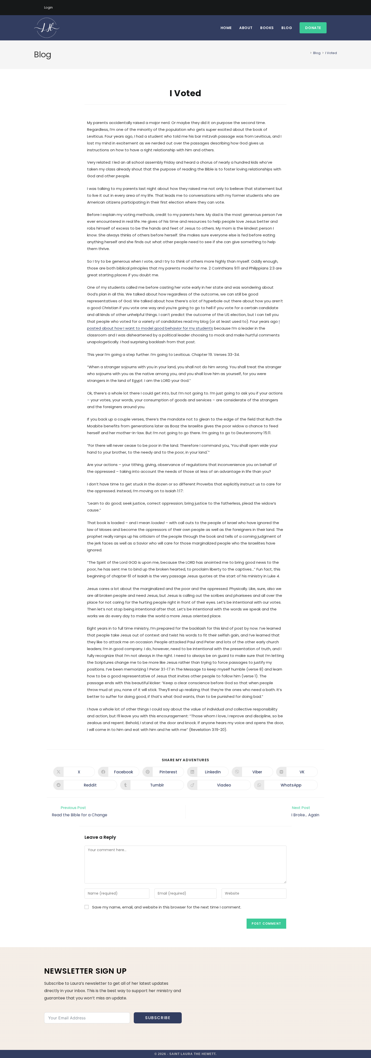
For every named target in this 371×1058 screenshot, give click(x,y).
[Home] (307, 53)
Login (48, 7)
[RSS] (335, 7)
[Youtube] (330, 7)
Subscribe (157, 1018)
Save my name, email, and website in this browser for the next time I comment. (166, 907)
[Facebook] (318, 7)
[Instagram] (324, 7)
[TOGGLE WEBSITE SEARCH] (335, 27)
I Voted (331, 53)
